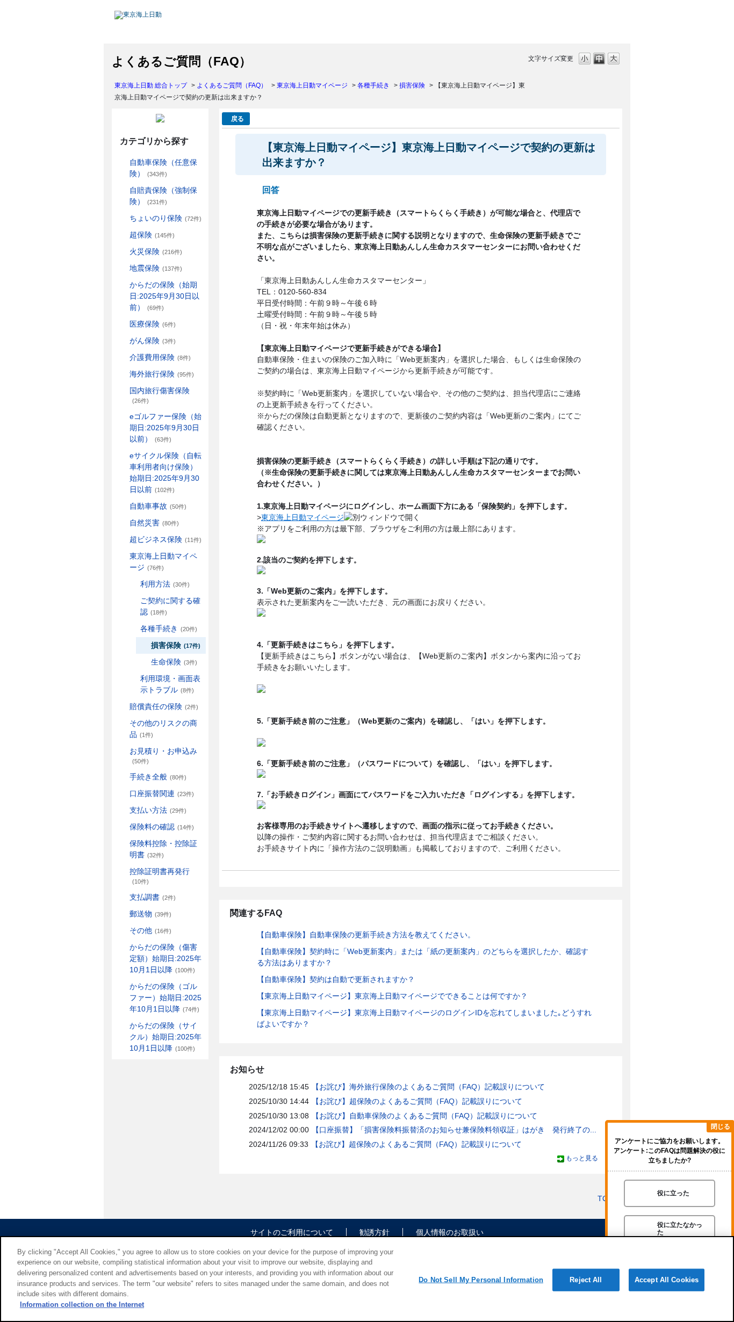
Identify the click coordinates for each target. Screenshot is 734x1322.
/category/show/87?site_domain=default (122, 268)
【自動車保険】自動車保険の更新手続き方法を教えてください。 (366, 934)
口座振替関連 (161, 793)
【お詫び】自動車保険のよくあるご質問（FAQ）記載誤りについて (424, 1115)
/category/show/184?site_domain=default (122, 162)
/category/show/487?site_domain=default (122, 1025)
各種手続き (373, 85)
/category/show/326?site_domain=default (122, 506)
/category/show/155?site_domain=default (122, 324)
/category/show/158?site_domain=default (122, 340)
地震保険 (155, 268)
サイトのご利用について (291, 1232)
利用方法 (165, 584)
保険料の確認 (161, 826)
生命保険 (174, 662)
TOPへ (609, 1198)
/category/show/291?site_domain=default (122, 455)
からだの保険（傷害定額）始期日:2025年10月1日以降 (165, 958)
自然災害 (154, 522)
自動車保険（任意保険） (163, 168)
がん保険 (152, 340)
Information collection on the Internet (82, 1304)
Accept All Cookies (667, 1280)
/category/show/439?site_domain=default (122, 556)
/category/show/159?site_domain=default (122, 523)
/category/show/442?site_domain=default (133, 600)
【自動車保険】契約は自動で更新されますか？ (336, 979)
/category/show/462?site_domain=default (122, 947)
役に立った (673, 1193)
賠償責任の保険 (163, 706)
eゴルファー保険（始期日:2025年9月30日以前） (165, 427)
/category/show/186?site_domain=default (122, 218)
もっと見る (582, 1158)
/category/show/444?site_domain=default (133, 628)
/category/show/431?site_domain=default (122, 357)
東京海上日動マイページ (312, 85)
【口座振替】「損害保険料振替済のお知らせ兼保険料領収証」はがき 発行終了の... (454, 1129)
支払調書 (152, 897)
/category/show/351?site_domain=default (122, 871)
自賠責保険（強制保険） (163, 196)
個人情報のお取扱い (450, 1232)
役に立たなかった (679, 1228)
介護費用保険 (160, 357)
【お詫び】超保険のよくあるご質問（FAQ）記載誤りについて (417, 1101)
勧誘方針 (374, 1232)
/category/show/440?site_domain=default (133, 584)
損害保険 (412, 85)
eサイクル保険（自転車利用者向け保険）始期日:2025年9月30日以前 (165, 472)
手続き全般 (157, 776)
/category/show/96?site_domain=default (122, 251)
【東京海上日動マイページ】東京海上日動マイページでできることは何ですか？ (392, 996)
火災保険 (155, 251)
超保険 (152, 234)
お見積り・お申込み (163, 755)
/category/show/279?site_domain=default (122, 416)
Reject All (586, 1280)
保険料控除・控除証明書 (163, 849)
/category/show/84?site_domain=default (122, 285)
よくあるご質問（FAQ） (232, 85)
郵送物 (150, 913)
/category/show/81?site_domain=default (122, 374)
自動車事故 (157, 506)
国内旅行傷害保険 (159, 395)
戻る (237, 118)
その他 (150, 930)
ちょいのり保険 (165, 218)
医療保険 (152, 324)
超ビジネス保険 (165, 539)
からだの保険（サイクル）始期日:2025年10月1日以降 (165, 1036)
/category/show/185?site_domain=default (122, 190)
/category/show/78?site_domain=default (122, 390)
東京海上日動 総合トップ (150, 85)
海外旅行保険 (161, 374)
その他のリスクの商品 (163, 729)
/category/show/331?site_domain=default (122, 539)
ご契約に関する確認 (170, 606)
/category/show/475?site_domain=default (122, 986)
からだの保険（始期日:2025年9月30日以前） (164, 296)
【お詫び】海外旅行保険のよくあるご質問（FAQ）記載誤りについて (428, 1086)
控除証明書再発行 (159, 876)
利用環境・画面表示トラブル (170, 684)
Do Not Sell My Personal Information (481, 1280)
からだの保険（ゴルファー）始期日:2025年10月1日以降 (165, 997)
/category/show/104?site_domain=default (122, 235)
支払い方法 (157, 810)
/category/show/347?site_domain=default (122, 843)
